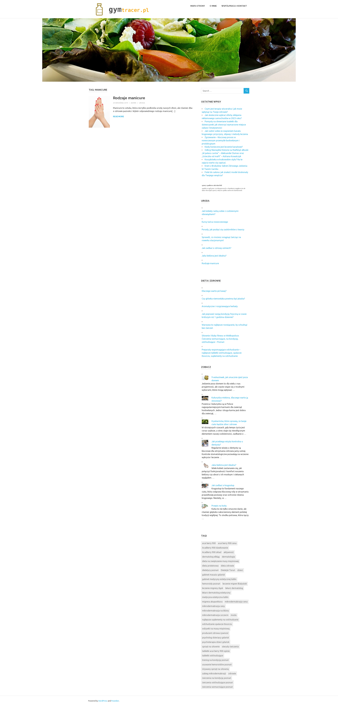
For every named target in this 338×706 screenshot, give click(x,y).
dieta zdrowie (227, 565)
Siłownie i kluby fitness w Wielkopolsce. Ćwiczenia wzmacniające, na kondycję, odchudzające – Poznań (220, 338)
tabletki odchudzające (212, 655)
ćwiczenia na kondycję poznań (216, 678)
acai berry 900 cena (227, 543)
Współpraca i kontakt (234, 6)
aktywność (229, 552)
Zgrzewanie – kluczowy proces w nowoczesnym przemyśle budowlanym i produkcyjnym (221, 140)
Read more (118, 116)
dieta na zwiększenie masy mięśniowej (220, 561)
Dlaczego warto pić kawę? (214, 291)
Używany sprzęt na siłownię (215, 669)
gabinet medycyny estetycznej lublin (219, 579)
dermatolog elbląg (211, 556)
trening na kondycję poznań (215, 660)
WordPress (102, 701)
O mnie (213, 6)
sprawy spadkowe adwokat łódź (212, 185)
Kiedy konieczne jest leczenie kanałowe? (224, 147)
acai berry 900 (209, 543)
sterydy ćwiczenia (230, 646)
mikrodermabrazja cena (236, 601)
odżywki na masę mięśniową (215, 628)
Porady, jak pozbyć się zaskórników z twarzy (223, 229)
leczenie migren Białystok (235, 583)
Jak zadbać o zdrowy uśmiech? (216, 248)
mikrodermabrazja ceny (213, 606)
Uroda (142, 103)
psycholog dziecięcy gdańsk (215, 637)
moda (233, 615)
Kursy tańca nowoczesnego (215, 222)
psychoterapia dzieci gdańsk (215, 642)
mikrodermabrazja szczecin (215, 615)
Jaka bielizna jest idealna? (214, 255)
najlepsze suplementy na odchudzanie (220, 619)
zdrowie (232, 673)
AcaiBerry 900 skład (211, 552)
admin (133, 103)
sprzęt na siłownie (211, 646)
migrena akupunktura (212, 601)
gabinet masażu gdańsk (213, 574)
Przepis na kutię (219, 505)
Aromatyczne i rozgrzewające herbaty (220, 306)
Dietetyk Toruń (228, 570)
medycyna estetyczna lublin (215, 597)
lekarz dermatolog (234, 588)
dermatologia (228, 556)
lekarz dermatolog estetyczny (216, 592)
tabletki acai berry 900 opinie (216, 651)
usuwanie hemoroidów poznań (217, 664)
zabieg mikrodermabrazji (214, 673)
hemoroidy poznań (211, 583)
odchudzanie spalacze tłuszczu (217, 624)
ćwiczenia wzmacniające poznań (217, 687)
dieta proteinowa (210, 565)
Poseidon (115, 701)
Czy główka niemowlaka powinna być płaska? (223, 298)
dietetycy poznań (210, 570)
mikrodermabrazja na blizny (215, 610)
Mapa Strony (197, 6)
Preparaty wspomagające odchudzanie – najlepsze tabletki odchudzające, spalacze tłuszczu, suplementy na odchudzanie (221, 352)
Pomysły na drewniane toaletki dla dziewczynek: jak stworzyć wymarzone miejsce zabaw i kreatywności (224, 124)
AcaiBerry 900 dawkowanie (215, 548)
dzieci (240, 570)
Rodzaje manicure (129, 98)
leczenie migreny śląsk (212, 588)
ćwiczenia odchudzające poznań (217, 682)
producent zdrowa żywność (215, 633)
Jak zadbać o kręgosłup (223, 485)
